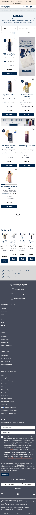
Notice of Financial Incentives (24, 458)
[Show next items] (35, 10)
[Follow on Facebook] (17, 494)
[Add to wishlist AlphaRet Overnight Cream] (16, 79)
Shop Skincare (5, 342)
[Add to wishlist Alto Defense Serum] (33, 234)
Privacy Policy (5, 390)
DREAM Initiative (6, 358)
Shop (3, 332)
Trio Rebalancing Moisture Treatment (9, 55)
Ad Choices (15, 504)
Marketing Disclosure (21, 466)
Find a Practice (5, 339)
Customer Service (8, 371)
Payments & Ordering (6, 381)
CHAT (18, 513)
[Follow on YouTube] (34, 494)
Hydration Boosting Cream (22, 242)
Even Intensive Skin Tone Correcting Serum (9, 187)
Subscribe (5, 474)
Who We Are (4, 355)
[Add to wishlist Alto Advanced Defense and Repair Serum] (33, 79)
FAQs (2, 375)
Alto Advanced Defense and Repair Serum (26, 95)
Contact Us (4, 404)
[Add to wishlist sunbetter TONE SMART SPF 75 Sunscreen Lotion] (16, 129)
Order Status (4, 384)
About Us (5, 352)
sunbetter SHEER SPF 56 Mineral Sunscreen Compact (13, 242)
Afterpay (3, 387)
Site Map (3, 507)
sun (4, 311)
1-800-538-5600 (28, 484)
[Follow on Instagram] (2, 494)
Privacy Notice (28, 468)
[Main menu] (34, 6)
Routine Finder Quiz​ (6, 345)
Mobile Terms (9, 449)
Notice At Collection (6, 398)
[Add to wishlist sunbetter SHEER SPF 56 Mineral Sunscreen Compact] (15, 234)
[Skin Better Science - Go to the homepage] (5, 7)
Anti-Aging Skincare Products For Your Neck (17, 271)
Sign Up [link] (6, 513)
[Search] (23, 6)
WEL (2, 314)
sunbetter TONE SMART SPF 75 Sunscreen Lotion (9, 146)
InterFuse (3, 317)
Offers (30, 513)
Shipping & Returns (6, 378)
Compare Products (6, 33)
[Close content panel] (34, 2)
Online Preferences (6, 393)
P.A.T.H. (3, 323)
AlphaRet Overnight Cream (17, 10)
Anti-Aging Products (11, 277)
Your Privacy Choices (10, 407)
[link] (30, 6)
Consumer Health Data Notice (9, 410)
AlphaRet (3, 308)
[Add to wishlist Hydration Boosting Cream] (24, 234)
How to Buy (4, 336)
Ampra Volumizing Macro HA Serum (27, 146)
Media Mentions (5, 361)
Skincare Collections (10, 304)
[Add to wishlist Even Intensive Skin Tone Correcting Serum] (16, 170)
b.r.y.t (2, 320)
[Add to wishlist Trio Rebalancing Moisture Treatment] (16, 39)
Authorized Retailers (6, 364)
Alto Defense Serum (31, 242)
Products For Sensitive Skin (13, 274)
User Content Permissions (17, 509)
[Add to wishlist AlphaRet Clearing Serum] (6, 234)
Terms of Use (4, 395)
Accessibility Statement (7, 401)
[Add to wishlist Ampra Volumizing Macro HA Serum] (33, 129)
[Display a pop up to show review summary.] (15, 62)
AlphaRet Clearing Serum (4, 242)
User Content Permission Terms (9, 413)
